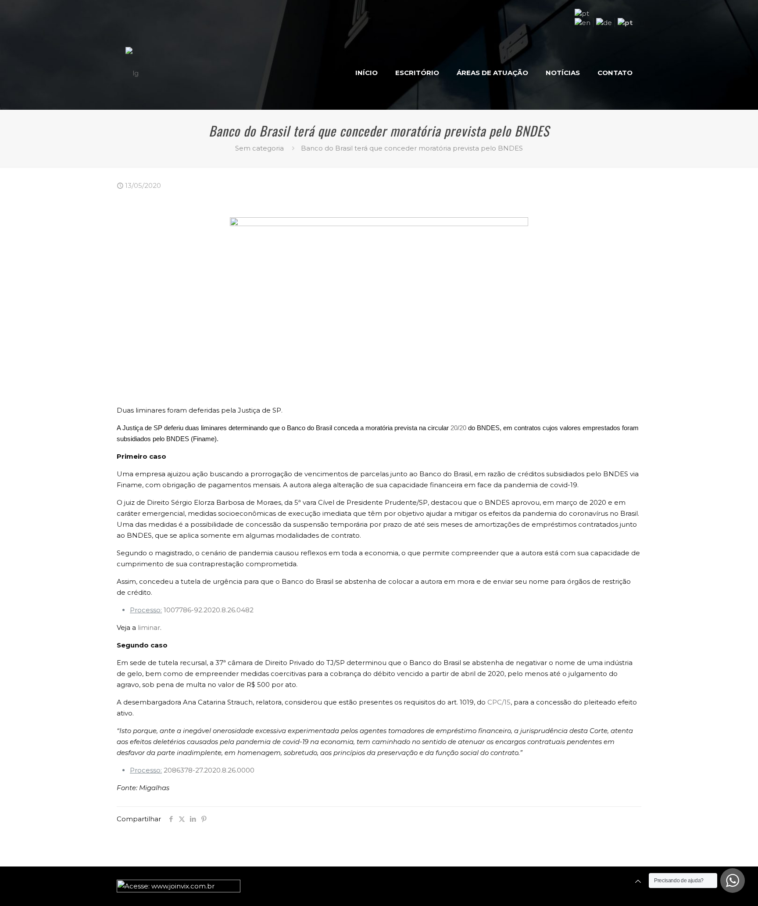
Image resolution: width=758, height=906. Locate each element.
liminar (149, 627)
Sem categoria (259, 148)
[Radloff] (132, 73)
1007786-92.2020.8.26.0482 (209, 610)
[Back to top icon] (638, 881)
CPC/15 (499, 702)
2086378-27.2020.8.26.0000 (209, 770)
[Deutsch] (604, 22)
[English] (582, 22)
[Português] (582, 13)
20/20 (458, 427)
